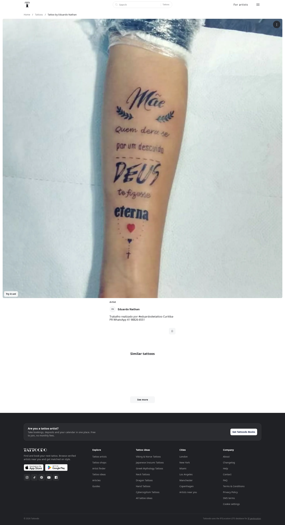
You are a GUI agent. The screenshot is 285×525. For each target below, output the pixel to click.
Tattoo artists (99, 456)
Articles (96, 480)
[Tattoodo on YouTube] (49, 477)
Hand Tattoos (143, 486)
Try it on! (11, 293)
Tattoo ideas (99, 474)
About (226, 456)
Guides (96, 486)
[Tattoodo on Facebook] (56, 477)
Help (225, 468)
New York (184, 462)
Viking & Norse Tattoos (148, 456)
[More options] (276, 24)
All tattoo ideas (144, 498)
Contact (227, 474)
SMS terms (229, 498)
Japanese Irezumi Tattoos (150, 462)
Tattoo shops (99, 462)
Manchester (186, 480)
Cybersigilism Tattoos (147, 492)
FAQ (225, 480)
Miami (182, 468)
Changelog (229, 462)
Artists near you (188, 492)
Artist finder (99, 468)
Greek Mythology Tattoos (149, 468)
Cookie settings (231, 504)
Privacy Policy (230, 492)
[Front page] (27, 4)
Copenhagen (186, 486)
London (183, 456)
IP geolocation (254, 518)
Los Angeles (186, 474)
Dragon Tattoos (144, 480)
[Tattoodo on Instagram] (27, 477)
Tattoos (166, 4)
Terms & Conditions (234, 486)
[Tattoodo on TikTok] (34, 477)
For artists (241, 4)
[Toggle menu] (258, 4)
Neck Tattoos (143, 474)
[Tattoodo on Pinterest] (41, 477)
